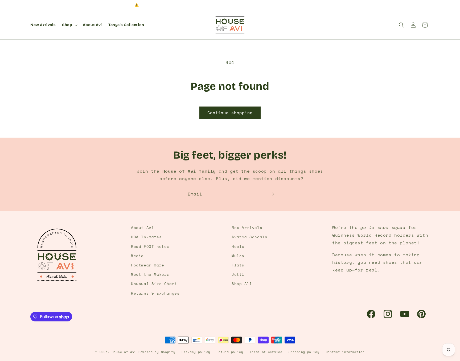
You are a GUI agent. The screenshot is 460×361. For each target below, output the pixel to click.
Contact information (345, 352)
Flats (238, 265)
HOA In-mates (146, 237)
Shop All (242, 283)
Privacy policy (196, 352)
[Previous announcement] (32, 5)
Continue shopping (230, 113)
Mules (238, 255)
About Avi (142, 227)
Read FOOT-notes (150, 246)
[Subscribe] (272, 194)
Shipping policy (304, 352)
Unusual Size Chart (154, 283)
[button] (69, 25)
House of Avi (124, 352)
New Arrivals (247, 227)
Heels (238, 246)
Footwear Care (147, 265)
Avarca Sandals (249, 237)
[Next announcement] (428, 5)
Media (137, 255)
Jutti (238, 274)
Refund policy (230, 352)
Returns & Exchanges (155, 293)
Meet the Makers (150, 274)
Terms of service (265, 352)
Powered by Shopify (156, 352)
